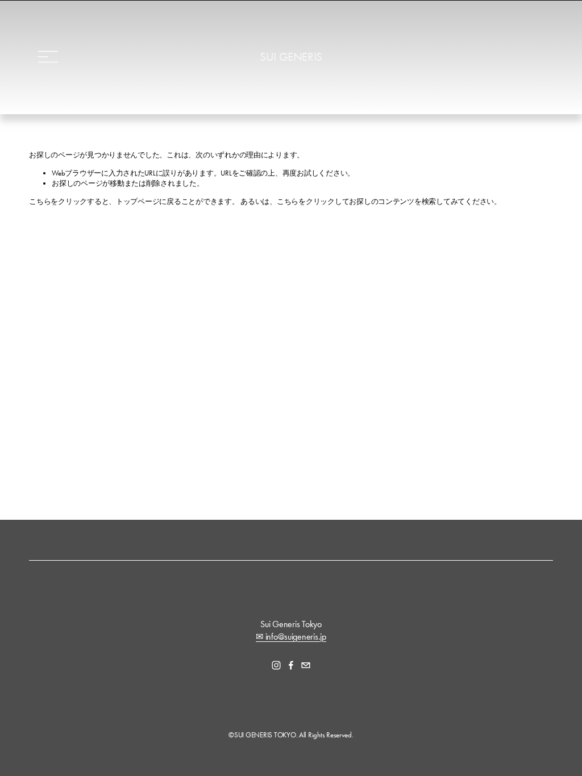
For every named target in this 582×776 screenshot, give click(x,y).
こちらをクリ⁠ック (58, 201)
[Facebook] (291, 665)
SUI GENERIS (291, 57)
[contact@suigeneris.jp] (305, 665)
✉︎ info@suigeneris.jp (291, 636)
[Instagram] (276, 665)
